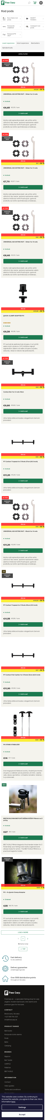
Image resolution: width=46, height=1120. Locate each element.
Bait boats (8, 1031)
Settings (22, 1107)
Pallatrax (7, 1067)
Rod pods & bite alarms (13, 1034)
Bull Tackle (8, 1060)
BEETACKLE (8, 1071)
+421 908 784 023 (11, 1017)
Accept (22, 1114)
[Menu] (41, 3)
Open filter (23, 54)
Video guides (9, 1086)
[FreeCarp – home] (18, 993)
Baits (6, 1042)
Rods (6, 1038)
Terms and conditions (12, 1089)
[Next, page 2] (23, 939)
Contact (7, 1082)
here (13, 1101)
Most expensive (23, 43)
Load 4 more (23, 932)
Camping (7, 1046)
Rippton (7, 1056)
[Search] (29, 3)
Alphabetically (7, 48)
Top (24, 949)
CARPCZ (7, 1064)
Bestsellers (35, 43)
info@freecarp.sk (10, 1020)
